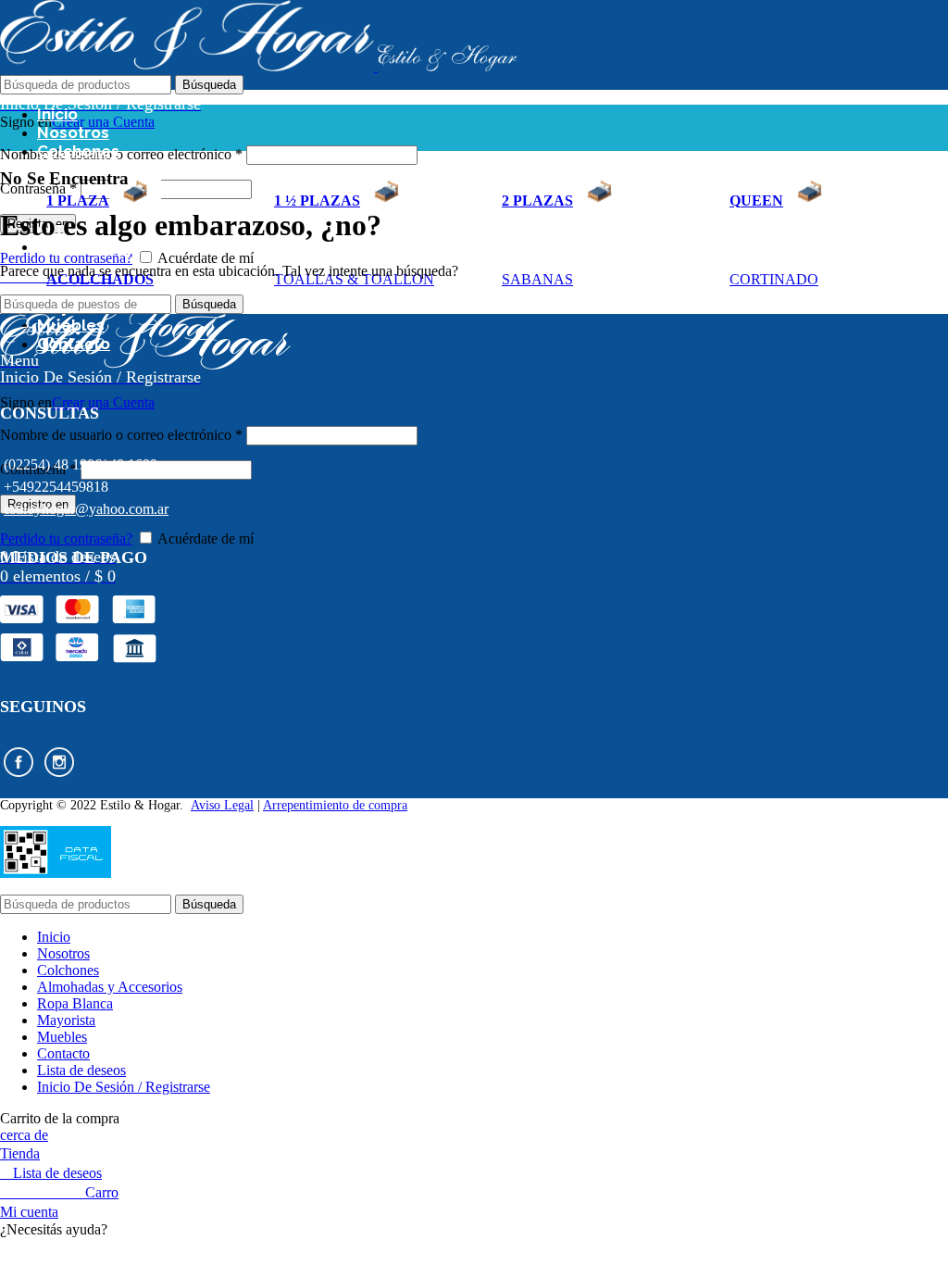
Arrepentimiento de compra (335, 805)
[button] (474, 1229)
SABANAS (537, 279)
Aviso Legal (222, 805)
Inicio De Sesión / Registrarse (123, 1087)
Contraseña (38, 188)
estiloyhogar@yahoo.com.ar (86, 509)
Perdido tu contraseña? (66, 258)
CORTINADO (774, 279)
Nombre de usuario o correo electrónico (121, 154)
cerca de (24, 1135)
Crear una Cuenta (103, 122)
